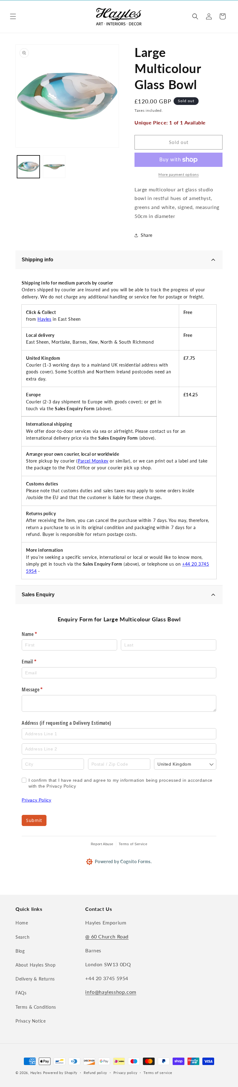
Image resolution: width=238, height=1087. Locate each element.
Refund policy (95, 1073)
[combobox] (185, 764)
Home (21, 922)
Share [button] (146, 235)
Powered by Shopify (60, 1073)
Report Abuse (102, 844)
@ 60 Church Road (107, 936)
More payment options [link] (178, 174)
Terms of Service (133, 844)
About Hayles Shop (35, 964)
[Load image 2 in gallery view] (54, 166)
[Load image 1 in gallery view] (28, 166)
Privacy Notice (30, 1021)
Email (38, 661)
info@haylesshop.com (110, 992)
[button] (13, 16)
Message (41, 689)
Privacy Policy (36, 800)
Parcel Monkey (93, 460)
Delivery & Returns (35, 978)
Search (22, 937)
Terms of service (157, 1073)
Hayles (44, 319)
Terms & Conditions (35, 1007)
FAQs (20, 992)
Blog (19, 951)
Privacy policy (125, 1073)
